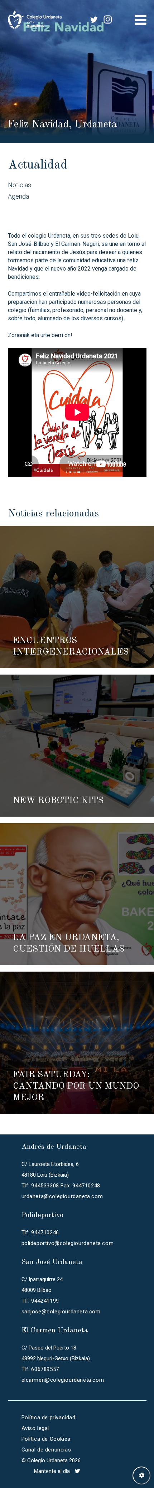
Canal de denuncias (46, 1449)
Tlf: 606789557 (40, 1369)
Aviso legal (35, 1428)
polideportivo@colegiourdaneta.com (67, 1243)
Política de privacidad (48, 1417)
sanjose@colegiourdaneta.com (61, 1311)
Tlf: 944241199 (40, 1301)
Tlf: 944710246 (40, 1232)
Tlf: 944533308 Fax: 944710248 (60, 1185)
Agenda (18, 196)
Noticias (19, 185)
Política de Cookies (46, 1439)
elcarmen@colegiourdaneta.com (62, 1380)
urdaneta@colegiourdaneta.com (62, 1196)
